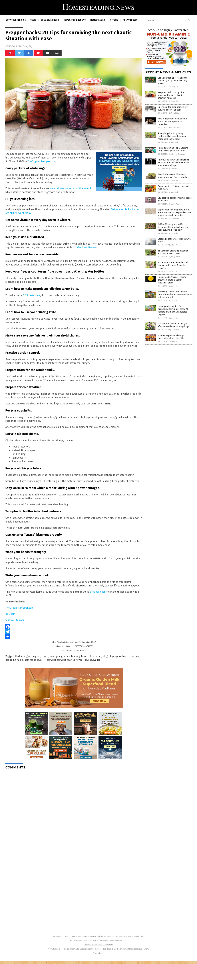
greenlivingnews (50, 20)
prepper (134, 656)
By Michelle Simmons (177, 154)
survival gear (64, 659)
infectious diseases (87, 247)
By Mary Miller (174, 113)
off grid (107, 656)
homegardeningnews (75, 20)
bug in (26, 656)
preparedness (130, 20)
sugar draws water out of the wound (70, 188)
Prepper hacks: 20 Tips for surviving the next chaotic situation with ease (171, 95)
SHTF (43, 659)
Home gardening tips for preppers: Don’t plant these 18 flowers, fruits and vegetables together (173, 310)
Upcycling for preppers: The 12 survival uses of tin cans (173, 108)
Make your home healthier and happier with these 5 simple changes (173, 265)
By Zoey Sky (173, 87)
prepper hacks (98, 591)
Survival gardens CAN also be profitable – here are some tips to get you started (175, 294)
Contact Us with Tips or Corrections (98, 945)
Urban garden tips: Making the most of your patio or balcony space (172, 81)
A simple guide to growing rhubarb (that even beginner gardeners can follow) (172, 136)
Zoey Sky (28, 46)
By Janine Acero (175, 204)
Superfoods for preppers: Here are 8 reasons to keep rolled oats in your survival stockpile (174, 212)
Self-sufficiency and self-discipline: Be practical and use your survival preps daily (173, 227)
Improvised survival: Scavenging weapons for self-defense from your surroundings (173, 162)
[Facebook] (73, 626)
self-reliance (32, 659)
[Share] (73, 636)
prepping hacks (14, 659)
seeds (33, 20)
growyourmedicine (16, 20)
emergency (56, 656)
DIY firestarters (31, 295)
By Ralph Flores (175, 128)
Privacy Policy (98, 953)
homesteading (97, 20)
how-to (85, 656)
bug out (36, 656)
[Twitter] (73, 631)
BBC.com (10, 613)
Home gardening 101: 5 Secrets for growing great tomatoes (173, 149)
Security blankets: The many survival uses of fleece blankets (173, 175)
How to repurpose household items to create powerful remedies (172, 121)
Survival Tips (80, 659)
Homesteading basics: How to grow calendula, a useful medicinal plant (172, 280)
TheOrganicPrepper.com (41, 161)
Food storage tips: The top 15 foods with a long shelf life (172, 337)
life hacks (95, 656)
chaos (45, 656)
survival (51, 659)
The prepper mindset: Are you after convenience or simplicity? (173, 325)
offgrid (114, 20)
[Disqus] (73, 810)
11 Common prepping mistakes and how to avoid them (173, 252)
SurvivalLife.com (14, 620)
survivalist (94, 659)
